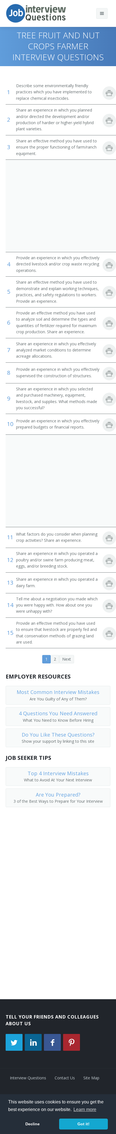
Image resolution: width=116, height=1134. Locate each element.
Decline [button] (32, 1124)
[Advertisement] (58, 205)
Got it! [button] (83, 1124)
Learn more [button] (84, 1109)
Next (66, 659)
